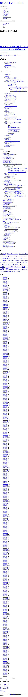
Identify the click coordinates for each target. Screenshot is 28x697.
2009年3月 (5, 561)
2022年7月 (5, 343)
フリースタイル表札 (10, 174)
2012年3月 (5, 512)
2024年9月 (5, 308)
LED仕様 (7, 155)
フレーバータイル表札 (10, 99)
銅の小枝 (9, 271)
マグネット (17, 264)
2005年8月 (5, 618)
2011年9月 (5, 520)
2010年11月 (5, 534)
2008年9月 (5, 569)
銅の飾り (14, 271)
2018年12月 (5, 402)
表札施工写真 (8, 74)
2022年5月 (5, 346)
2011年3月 (5, 529)
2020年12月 (5, 369)
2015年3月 (5, 463)
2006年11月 (5, 598)
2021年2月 (5, 366)
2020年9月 (5, 373)
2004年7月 (5, 636)
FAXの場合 (5, 14)
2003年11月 (5, 647)
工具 (26, 267)
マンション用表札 (9, 95)
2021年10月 (5, 356)
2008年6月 (5, 573)
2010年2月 (5, 546)
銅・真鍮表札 (8, 177)
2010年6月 (5, 541)
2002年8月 (5, 667)
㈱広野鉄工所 (8, 135)
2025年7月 (5, 294)
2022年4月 (5, 347)
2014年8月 (5, 473)
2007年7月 (5, 587)
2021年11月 (5, 354)
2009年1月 (5, 564)
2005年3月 (5, 625)
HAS (9, 125)
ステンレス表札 (9, 176)
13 (5, 685)
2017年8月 (5, 424)
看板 (6, 110)
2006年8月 (5, 602)
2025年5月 (5, 297)
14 (7, 685)
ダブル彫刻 (24, 260)
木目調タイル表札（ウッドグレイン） (14, 80)
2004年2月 (5, 643)
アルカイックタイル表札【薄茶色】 (13, 187)
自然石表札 (7, 104)
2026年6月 (5, 279)
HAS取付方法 (8, 93)
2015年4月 (5, 462)
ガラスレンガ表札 (9, 112)
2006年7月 (5, 603)
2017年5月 (5, 428)
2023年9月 (5, 324)
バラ (18, 262)
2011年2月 (5, 530)
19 (4, 687)
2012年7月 (5, 507)
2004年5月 (5, 639)
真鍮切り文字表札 (7, 158)
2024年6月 (5, 312)
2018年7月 (5, 409)
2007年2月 (5, 594)
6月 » (4, 691)
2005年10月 (5, 616)
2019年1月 (5, 401)
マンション (23, 264)
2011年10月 (5, 519)
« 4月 (1, 691)
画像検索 (5, 18)
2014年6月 (5, 475)
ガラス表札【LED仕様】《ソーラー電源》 (18, 168)
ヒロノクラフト (9, 123)
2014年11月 (5, 469)
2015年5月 (5, 460)
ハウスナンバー (6, 160)
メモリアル (7, 197)
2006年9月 (5, 601)
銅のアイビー (4, 271)
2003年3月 (5, 658)
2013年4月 (5, 494)
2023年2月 (5, 334)
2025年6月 (5, 296)
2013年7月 (5, 490)
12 (4, 685)
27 (5, 688)
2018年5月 (5, 411)
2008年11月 (5, 567)
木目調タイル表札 (7, 162)
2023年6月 (5, 328)
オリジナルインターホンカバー (12, 141)
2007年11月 (5, 583)
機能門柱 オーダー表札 (11, 106)
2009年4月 (5, 560)
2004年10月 (5, 632)
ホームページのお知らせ (13, 131)
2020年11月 (5, 371)
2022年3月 (5, 349)
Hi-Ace (9, 137)
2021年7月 (5, 360)
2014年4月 (5, 478)
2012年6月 (5, 508)
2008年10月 (5, 568)
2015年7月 (5, 458)
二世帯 (2, 267)
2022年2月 (5, 350)
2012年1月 (5, 515)
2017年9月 (5, 422)
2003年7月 (5, 652)
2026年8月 (5, 277)
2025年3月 (5, 300)
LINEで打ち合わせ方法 (10, 62)
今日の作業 (10, 134)
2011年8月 (5, 522)
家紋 (23, 267)
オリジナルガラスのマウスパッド (13, 122)
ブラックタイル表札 (10, 102)
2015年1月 (5, 466)
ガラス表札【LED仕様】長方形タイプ (17, 172)
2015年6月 (5, 459)
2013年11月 (5, 485)
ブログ (4, 10)
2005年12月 (5, 613)
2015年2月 (5, 465)
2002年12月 (5, 662)
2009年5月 (5, 558)
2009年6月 (5, 557)
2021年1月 (5, 368)
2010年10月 (5, 535)
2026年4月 (5, 282)
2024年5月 (5, 313)
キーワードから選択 (10, 66)
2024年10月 (5, 307)
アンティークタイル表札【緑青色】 (13, 193)
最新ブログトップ (9, 63)
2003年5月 (5, 655)
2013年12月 (5, 484)
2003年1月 (5, 661)
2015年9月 (5, 455)
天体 (20, 267)
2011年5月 (5, 526)
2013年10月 (5, 486)
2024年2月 (5, 317)
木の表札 (7, 76)
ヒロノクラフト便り (12, 130)
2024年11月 (5, 305)
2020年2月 (5, 383)
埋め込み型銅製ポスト (10, 145)
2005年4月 (5, 624)
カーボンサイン (6, 161)
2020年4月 (5, 380)
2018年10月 (5, 405)
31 (2, 690)
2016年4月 (5, 445)
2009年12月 (5, 549)
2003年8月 (5, 651)
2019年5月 (5, 395)
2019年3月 (5, 398)
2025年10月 (5, 290)
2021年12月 (5, 353)
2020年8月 (5, 375)
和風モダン (16, 267)
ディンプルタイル (9, 262)
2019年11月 (5, 387)
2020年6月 (5, 377)
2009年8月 (5, 554)
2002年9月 (5, 666)
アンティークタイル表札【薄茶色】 (13, 191)
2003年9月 (5, 650)
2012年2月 (5, 514)
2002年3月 (5, 674)
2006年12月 (5, 597)
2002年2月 (5, 676)
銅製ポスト (7, 143)
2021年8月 (5, 358)
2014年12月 (5, 467)
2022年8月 (5, 342)
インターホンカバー (7, 241)
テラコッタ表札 (9, 103)
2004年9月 (5, 633)
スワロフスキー (10, 260)
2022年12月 (5, 337)
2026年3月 (5, 283)
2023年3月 (5, 332)
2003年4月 (5, 657)
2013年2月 (5, 497)
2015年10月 (5, 454)
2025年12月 (5, 288)
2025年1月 (5, 303)
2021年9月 (5, 357)
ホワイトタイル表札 (10, 100)
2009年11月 (5, 550)
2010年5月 (5, 542)
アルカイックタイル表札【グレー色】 (14, 185)
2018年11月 (5, 403)
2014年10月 (5, 470)
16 (0, 687)
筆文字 (11, 269)
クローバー (5, 258)
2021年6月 (5, 361)
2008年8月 (5, 571)
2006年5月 (5, 606)
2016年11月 (5, 436)
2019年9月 (5, 390)
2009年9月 (5, 553)
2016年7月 (5, 441)
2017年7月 (5, 425)
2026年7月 (5, 278)
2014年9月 (5, 471)
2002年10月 (5, 665)
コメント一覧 (6, 11)
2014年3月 (5, 480)
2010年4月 (5, 544)
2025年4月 (5, 298)
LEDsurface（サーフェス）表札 (12, 180)
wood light (7, 146)
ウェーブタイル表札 (10, 114)
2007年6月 (5, 588)
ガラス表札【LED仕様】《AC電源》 (19, 87)
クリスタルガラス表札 (10, 118)
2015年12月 (5, 451)
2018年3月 (5, 414)
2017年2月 (5, 432)
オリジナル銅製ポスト (10, 142)
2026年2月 (5, 285)
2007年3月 (5, 593)
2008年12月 (5, 565)
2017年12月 (5, 418)
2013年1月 (5, 499)
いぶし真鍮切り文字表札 (11, 78)
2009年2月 (5, 563)
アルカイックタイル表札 (11, 96)
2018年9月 (5, 406)
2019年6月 (5, 394)
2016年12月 (5, 435)
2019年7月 (5, 392)
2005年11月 (5, 614)
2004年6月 (5, 637)
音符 (18, 271)
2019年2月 (5, 399)
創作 (6, 121)
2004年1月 (5, 644)
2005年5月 (5, 622)
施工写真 (5, 151)
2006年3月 (5, 609)
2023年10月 (5, 323)
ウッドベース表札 (12, 82)
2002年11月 (5, 663)
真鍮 (8, 269)
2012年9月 (5, 504)
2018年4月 (5, 413)
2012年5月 (5, 509)
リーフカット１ (9, 173)
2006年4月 (5, 607)
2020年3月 (5, 381)
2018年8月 (5, 407)
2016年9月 (5, 439)
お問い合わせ (6, 12)
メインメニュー (3, 6)
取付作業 (7, 138)
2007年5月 (5, 590)
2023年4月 (5, 331)
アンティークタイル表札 (11, 97)
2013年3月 (5, 496)
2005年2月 (5, 627)
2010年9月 (5, 537)
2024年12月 (5, 304)
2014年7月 (5, 474)
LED (1, 254)
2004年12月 (5, 629)
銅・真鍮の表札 (9, 108)
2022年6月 (5, 345)
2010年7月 (5, 539)
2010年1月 (5, 548)
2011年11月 (5, 518)
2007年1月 (5, 595)
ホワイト (11, 264)
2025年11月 (5, 289)
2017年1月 (5, 433)
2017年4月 (5, 429)
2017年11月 (5, 420)
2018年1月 (5, 417)
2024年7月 (5, 311)
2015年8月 (5, 456)
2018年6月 (5, 410)
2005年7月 (5, 620)
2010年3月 (5, 545)
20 (5, 687)
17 (2, 687)
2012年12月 (5, 500)
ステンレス (15, 258)
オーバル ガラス (12, 84)
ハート (15, 262)
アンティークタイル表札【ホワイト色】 (14, 195)
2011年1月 (5, 531)
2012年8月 (5, 505)
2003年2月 (5, 659)
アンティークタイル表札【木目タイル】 (14, 196)
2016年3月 (5, 447)
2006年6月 (5, 605)
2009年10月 (5, 552)
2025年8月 (5, 293)
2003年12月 (5, 646)
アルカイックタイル (12, 254)
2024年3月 (5, 316)
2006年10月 (5, 599)
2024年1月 (5, 319)
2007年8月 (5, 586)
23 (0, 688)
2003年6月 (5, 654)
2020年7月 (5, 376)
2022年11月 (5, 338)
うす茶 (4, 254)
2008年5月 (5, 575)
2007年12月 (5, 582)
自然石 (15, 269)
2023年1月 (5, 335)
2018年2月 (5, 416)
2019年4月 (5, 396)
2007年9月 (5, 584)
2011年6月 (5, 524)
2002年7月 (5, 669)
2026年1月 (5, 286)
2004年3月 (5, 642)
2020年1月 (5, 384)
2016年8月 (5, 440)
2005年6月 (5, 621)
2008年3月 (5, 578)
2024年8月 (5, 309)
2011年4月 (5, 527)
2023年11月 (5, 322)
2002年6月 (5, 670)
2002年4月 (5, 673)
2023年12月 (5, 320)
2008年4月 (5, 576)
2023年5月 (5, 330)
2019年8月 (5, 391)
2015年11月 (5, 452)
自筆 (19, 269)
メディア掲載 (11, 133)
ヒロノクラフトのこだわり (14, 129)
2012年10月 (5, 503)
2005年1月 (5, 628)
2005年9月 (5, 617)
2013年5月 (5, 493)
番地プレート (8, 139)
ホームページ (6, 8)
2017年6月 (5, 426)
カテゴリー (5, 15)
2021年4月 (5, 364)
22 (8, 687)
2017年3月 (5, 430)
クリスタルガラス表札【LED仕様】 (13, 119)
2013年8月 (5, 489)
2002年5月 (5, 671)
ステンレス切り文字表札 (11, 77)
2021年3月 (5, 365)
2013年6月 (5, 492)
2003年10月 (5, 648)
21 (7, 687)
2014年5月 (5, 477)
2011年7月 (5, 523)
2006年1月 (5, 612)
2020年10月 (5, 372)
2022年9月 (5, 341)
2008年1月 (5, 580)
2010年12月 (5, 533)
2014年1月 (5, 482)
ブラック (21, 262)
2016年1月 (5, 450)
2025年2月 (5, 301)
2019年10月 (5, 388)
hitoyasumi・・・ (11, 126)
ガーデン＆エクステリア (11, 116)
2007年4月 (5, 591)
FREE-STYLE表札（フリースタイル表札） (15, 81)
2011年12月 (5, 516)
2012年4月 (5, 511)
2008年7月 (5, 572)
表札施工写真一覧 (7, 17)
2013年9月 (5, 488)
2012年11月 (5, 501)
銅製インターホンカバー (8, 242)
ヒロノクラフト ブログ (12, 3)
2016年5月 (5, 444)
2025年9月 (5, 292)
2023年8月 (5, 326)
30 (0, 690)
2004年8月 (5, 635)
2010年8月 (5, 538)
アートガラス (13, 256)
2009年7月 (5, 556)
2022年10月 (5, 339)
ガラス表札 (10, 85)
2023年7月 (5, 327)
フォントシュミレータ (10, 67)
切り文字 (9, 267)
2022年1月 (5, 352)
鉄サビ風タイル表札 (7, 157)
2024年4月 (5, 315)
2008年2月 (5, 579)
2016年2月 (5, 448)
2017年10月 (5, 421)
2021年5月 (5, 362)
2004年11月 (5, 631)
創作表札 (7, 111)
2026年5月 (5, 281)
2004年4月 (5, 640)
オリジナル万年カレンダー (14, 127)
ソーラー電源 (18, 260)
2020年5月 (5, 379)
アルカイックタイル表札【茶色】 (13, 188)
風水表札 (7, 115)
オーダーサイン (9, 107)
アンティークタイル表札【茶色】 (13, 192)
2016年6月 (5, 443)
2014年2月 (5, 481)
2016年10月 (5, 437)
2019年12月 (5, 386)
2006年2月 (5, 610)
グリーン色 (10, 258)
